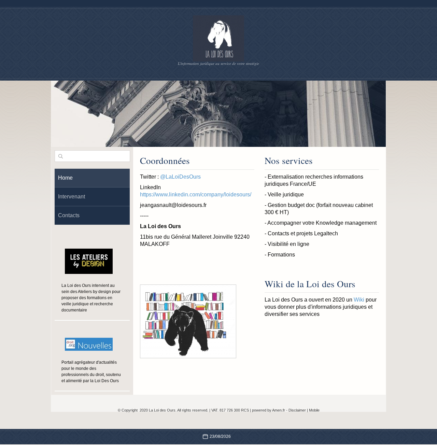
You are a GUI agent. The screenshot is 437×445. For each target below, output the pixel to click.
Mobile (314, 410)
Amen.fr (278, 410)
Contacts (69, 215)
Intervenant (71, 196)
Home (65, 178)
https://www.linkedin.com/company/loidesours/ (195, 194)
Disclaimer (297, 410)
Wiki (359, 300)
